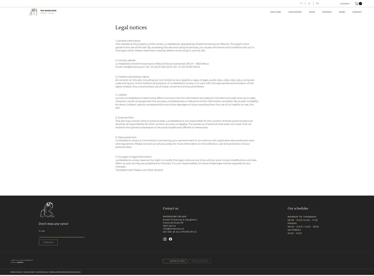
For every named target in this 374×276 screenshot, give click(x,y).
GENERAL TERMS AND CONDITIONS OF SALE (65, 271)
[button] (359, 3)
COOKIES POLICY (42, 271)
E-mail (42, 231)
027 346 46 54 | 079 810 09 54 (179, 231)
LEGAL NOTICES (29, 271)
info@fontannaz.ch (134, 67)
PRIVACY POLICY (16, 271)
